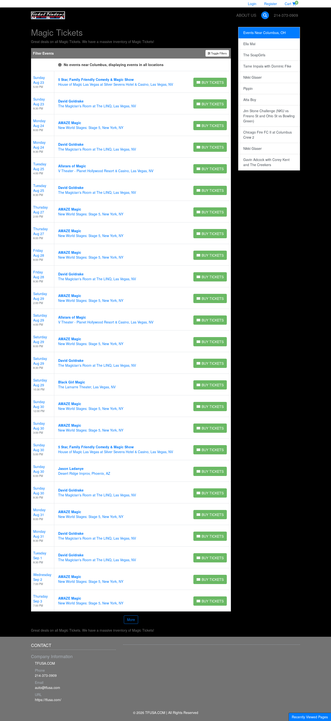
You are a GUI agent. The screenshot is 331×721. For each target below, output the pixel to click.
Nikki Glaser (252, 77)
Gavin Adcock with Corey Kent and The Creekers (266, 162)
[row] (131, 82)
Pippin (248, 88)
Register (270, 3)
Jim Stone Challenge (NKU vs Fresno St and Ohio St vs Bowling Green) (269, 115)
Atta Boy (249, 99)
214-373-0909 (286, 15)
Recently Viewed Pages (310, 716)
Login (252, 3)
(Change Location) (182, 64)
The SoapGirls (254, 54)
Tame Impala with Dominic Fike (267, 66)
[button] (265, 15)
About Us (246, 15)
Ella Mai (249, 43)
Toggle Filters (218, 53)
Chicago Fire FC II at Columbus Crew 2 (267, 135)
